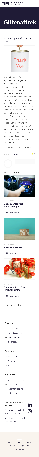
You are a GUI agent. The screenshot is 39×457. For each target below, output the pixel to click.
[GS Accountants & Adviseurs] (12, 3)
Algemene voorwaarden (18, 380)
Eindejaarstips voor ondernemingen (13, 205)
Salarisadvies (13, 341)
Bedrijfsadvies (14, 337)
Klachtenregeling (15, 388)
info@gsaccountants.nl (15, 418)
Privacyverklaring (15, 393)
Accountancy (14, 328)
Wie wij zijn (12, 356)
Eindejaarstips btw (13, 247)
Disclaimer (12, 384)
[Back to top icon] (19, 437)
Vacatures (12, 361)
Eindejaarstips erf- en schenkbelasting (15, 288)
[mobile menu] (36, 3)
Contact (11, 365)
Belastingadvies (15, 333)
